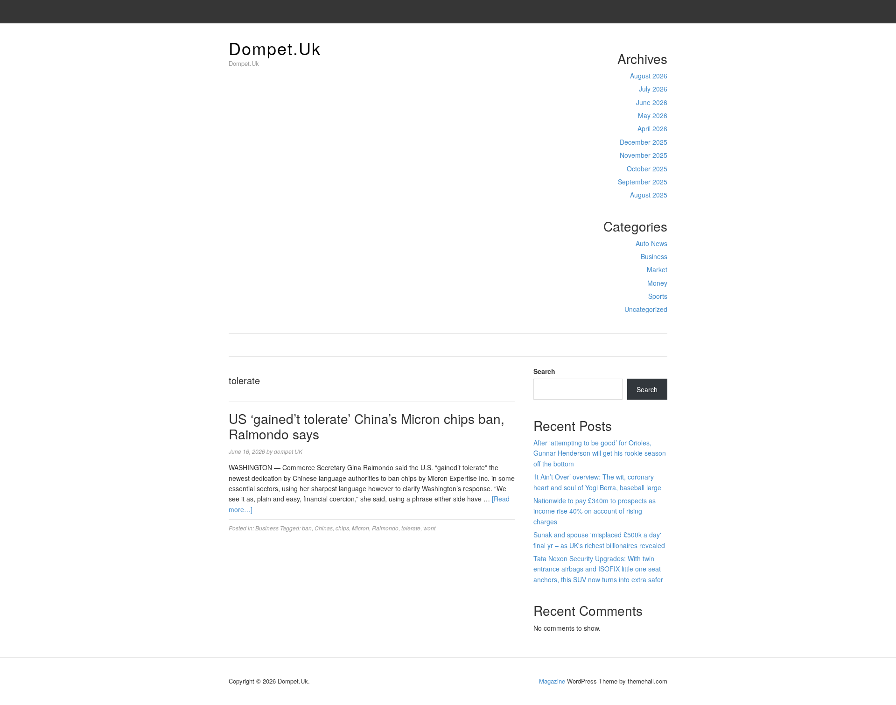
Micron (360, 528)
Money (657, 283)
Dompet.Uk (275, 48)
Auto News (651, 243)
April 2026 (652, 128)
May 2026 (652, 115)
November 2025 (643, 155)
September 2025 (642, 181)
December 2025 (643, 142)
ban (307, 528)
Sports (657, 296)
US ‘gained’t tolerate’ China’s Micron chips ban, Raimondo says (366, 426)
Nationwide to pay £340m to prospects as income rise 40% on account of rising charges (594, 511)
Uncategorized (645, 309)
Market (657, 269)
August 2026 (648, 75)
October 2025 (647, 168)
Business (654, 256)
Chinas (324, 528)
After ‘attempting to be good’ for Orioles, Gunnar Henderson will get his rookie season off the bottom (599, 453)
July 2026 (653, 88)
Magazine (552, 681)
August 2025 (648, 194)
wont (429, 528)
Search (544, 371)
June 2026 (651, 102)
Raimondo (385, 528)
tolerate (410, 528)
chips (342, 528)
